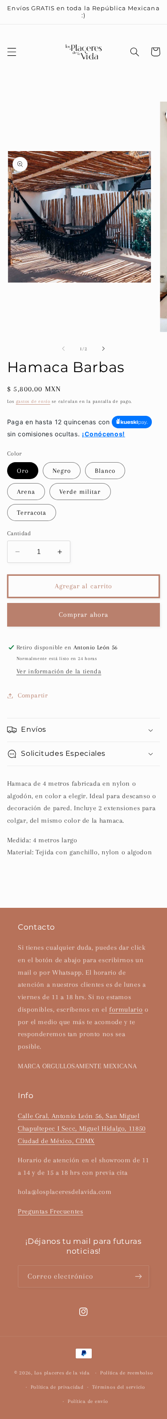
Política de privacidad (57, 1387)
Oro (23, 470)
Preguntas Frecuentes (50, 1211)
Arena (26, 491)
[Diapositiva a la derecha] (104, 348)
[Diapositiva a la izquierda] (63, 348)
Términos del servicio (118, 1387)
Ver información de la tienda (59, 671)
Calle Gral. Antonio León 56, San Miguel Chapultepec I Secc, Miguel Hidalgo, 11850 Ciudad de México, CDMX (82, 1128)
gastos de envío (33, 401)
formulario (126, 1009)
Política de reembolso (126, 1373)
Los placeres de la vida (62, 1373)
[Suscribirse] (138, 1276)
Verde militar (80, 491)
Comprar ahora (83, 615)
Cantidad (19, 533)
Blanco (105, 470)
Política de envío (88, 1401)
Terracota (31, 512)
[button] (11, 51)
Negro (62, 470)
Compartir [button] (33, 695)
